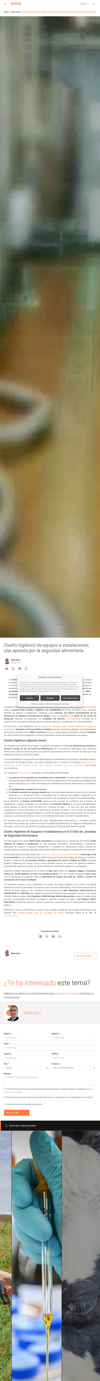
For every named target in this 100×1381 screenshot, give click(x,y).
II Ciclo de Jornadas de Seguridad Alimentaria (60, 854)
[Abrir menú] (5, 3)
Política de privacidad (52, 704)
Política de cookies (37, 704)
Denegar (50, 698)
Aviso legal (65, 704)
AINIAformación (11, 915)
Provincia (55, 1064)
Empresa (7, 1054)
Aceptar (29, 698)
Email (6, 1044)
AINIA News (16, 12)
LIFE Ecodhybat (73, 719)
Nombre (7, 1034)
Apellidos (55, 1034)
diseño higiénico (24, 773)
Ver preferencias (70, 698)
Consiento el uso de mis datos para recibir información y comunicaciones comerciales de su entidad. (49, 1097)
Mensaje (7, 1074)
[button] (84, 4)
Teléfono (55, 1054)
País (6, 1064)
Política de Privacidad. (13, 1092)
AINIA (6, 12)
